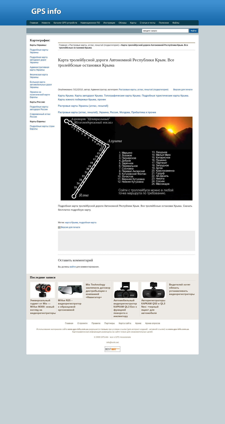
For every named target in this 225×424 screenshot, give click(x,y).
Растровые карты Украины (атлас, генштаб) (83, 105)
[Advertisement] (135, 10)
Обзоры (123, 23)
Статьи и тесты (147, 23)
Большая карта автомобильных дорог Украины (41, 85)
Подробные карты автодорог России (39, 108)
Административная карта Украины (39, 68)
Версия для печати (182, 89)
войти (73, 267)
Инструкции (109, 23)
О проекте (82, 323)
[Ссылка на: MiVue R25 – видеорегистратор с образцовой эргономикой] (70, 296)
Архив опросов (152, 323)
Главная (34, 23)
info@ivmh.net (113, 342)
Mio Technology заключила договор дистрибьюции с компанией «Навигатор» (98, 291)
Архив (138, 323)
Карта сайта (125, 323)
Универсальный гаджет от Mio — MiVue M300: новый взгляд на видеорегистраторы (43, 306)
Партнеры (109, 323)
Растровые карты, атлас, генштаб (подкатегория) (94, 45)
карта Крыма (71, 222)
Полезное (164, 23)
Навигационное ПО (90, 23)
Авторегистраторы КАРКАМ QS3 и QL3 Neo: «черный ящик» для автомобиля (153, 306)
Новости (46, 23)
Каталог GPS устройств (65, 23)
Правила (96, 323)
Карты (133, 23)
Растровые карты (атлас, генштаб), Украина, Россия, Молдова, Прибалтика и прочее (107, 112)
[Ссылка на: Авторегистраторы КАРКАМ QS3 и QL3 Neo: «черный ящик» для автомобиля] (153, 296)
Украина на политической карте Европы (40, 95)
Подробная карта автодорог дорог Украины (38, 60)
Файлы (175, 23)
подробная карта (87, 222)
